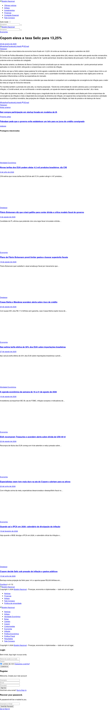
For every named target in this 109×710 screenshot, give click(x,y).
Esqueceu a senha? (22, 664)
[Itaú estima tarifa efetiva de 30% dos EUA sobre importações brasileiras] (54, 327)
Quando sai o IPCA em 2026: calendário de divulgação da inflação (30, 526)
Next (5, 584)
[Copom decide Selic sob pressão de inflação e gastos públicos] (54, 551)
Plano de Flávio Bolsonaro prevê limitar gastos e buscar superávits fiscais (34, 257)
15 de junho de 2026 (8, 576)
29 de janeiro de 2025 (8, 44)
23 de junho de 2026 (8, 486)
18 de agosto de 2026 (8, 262)
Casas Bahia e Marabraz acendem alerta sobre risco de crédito (28, 302)
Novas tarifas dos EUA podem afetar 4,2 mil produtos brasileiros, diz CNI (33, 167)
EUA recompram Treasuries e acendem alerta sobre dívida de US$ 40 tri (33, 436)
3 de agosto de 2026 (7, 217)
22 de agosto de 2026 (8, 441)
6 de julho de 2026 (7, 172)
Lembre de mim (8, 664)
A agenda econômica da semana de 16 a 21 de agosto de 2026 (28, 391)
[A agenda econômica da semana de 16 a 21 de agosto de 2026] (54, 372)
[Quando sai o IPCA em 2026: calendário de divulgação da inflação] (54, 507)
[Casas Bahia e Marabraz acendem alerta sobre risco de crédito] (54, 282)
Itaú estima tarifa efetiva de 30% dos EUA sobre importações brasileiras (33, 346)
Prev (2, 584)
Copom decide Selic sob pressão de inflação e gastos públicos (28, 571)
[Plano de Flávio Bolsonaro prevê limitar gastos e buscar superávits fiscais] (54, 237)
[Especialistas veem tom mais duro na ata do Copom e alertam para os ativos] (54, 462)
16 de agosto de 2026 (8, 396)
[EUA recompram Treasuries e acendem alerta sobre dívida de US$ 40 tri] (54, 417)
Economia (4, 32)
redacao (3, 126)
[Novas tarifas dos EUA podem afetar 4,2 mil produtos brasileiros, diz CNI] (54, 147)
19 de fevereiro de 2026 (9, 531)
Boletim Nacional (20, 589)
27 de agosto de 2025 (8, 351)
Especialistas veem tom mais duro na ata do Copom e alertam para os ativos (35, 481)
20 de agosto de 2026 (8, 306)
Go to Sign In (22, 690)
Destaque (3, 207)
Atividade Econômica (8, 162)
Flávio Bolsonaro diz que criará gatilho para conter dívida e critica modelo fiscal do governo (42, 212)
